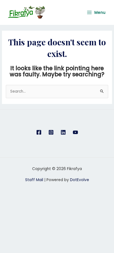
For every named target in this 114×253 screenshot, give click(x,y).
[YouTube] (75, 132)
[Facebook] (39, 132)
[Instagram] (51, 132)
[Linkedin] (63, 132)
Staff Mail (34, 179)
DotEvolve (79, 179)
